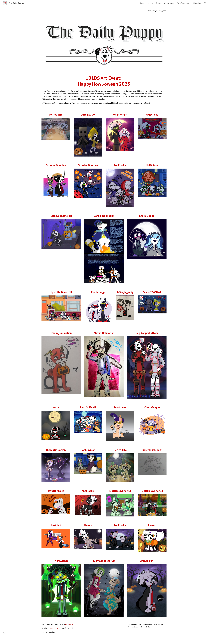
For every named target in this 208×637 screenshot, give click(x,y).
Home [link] (142, 3)
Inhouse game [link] (169, 3)
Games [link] (158, 3)
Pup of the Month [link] (183, 3)
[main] (104, 11)
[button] (205, 3)
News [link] (149, 3)
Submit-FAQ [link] (197, 3)
